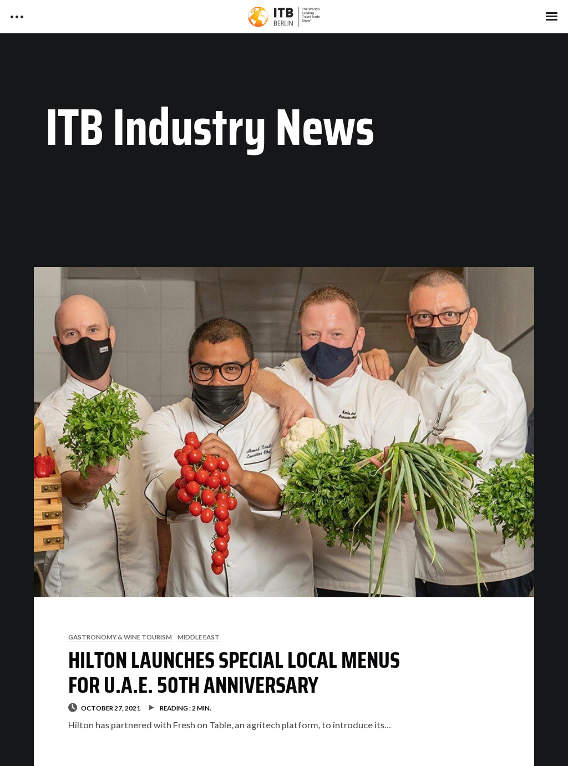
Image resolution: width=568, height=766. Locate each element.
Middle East (199, 637)
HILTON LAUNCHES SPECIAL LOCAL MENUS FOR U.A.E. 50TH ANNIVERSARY (234, 672)
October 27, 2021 (110, 708)
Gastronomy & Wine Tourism (120, 637)
